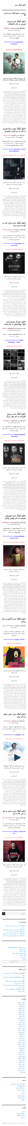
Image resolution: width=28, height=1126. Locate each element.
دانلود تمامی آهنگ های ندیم (11, 897)
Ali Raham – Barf (11, 781)
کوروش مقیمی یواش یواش (20, 611)
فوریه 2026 (21, 1008)
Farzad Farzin (19, 42)
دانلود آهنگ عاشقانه (17, 112)
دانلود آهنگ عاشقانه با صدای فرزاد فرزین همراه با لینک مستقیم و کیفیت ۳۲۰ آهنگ (15, 114)
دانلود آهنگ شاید (22, 396)
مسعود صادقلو (20, 1095)
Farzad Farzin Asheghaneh (20, 98)
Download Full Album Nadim (20, 882)
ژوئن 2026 (21, 1006)
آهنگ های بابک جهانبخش (21, 388)
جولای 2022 (21, 1046)
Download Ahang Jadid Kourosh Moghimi (12, 584)
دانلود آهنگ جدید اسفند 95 (9, 109)
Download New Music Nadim (9, 884)
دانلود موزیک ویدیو (7, 402)
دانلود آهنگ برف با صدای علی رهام (17, 788)
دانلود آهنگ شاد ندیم (12, 894)
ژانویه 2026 (21, 1010)
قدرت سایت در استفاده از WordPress (10, 1123)
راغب (23, 1092)
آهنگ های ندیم (9, 878)
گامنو (5, 706)
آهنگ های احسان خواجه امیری (17, 1084)
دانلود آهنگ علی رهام (13, 794)
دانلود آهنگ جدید (20, 5)
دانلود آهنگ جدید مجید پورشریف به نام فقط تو (13, 929)
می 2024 (22, 1020)
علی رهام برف (6, 802)
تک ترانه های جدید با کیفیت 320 (10, 491)
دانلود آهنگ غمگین (8, 206)
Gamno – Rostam (22, 690)
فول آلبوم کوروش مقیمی (15, 609)
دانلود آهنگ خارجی (20, 1088)
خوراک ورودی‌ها (20, 1113)
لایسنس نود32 (22, 949)
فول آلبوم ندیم (20, 903)
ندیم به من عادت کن (18, 905)
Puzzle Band (18, 243)
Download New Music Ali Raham (19, 784)
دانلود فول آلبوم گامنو (17, 703)
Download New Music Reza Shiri (9, 200)
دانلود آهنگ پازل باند (11, 302)
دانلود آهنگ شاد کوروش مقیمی (13, 598)
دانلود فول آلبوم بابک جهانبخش (15, 400)
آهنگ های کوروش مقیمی (17, 590)
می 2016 (22, 1072)
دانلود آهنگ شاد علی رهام (12, 793)
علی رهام (11, 802)
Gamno (17, 639)
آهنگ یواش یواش (8, 590)
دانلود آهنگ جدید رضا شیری (16, 205)
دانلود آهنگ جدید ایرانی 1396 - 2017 (18, 110)
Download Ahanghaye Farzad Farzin (18, 94)
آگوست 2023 (21, 1030)
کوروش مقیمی (7, 609)
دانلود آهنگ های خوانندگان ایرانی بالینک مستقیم (13, 116)
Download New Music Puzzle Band (12, 294)
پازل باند (18, 299)
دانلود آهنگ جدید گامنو (8, 696)
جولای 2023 (21, 1032)
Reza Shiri (17, 149)
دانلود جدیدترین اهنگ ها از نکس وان (14, 797)
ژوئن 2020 (21, 1060)
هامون (22, 1099)
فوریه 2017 (21, 1066)
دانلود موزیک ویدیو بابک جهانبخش (19, 403)
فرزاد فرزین (10, 121)
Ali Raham (18, 734)
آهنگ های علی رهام (20, 785)
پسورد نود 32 (23, 951)
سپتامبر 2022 (21, 1042)
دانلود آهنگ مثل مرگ (15, 497)
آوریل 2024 (21, 1022)
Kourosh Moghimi (19, 536)
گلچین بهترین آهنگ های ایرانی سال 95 (15, 215)
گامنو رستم (23, 708)
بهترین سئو (23, 957)
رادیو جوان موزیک (16, 213)
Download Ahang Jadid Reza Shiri (13, 197)
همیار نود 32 (23, 955)
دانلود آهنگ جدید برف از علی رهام (13, 791)
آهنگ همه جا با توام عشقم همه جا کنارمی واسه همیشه (15, 106)
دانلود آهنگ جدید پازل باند (19, 306)
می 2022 (22, 1050)
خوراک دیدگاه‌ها (20, 1115)
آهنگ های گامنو (10, 690)
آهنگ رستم (16, 690)
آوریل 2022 (21, 1052)
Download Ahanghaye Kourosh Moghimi (11, 586)
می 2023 (22, 1036)
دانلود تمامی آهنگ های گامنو (20, 702)
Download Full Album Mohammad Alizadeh (17, 485)
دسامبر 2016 (21, 1070)
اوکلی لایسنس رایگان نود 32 (19, 953)
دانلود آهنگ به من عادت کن (8, 888)
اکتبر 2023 (21, 1026)
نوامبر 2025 (21, 1014)
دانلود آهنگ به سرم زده (13, 300)
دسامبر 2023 (21, 1024)
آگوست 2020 (21, 1058)
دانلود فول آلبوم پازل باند (12, 311)
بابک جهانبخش (13, 388)
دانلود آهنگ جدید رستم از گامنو (19, 696)
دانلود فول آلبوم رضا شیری (16, 210)
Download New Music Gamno (16, 688)
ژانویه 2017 (21, 1068)
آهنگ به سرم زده (9, 296)
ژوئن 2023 (21, 1034)
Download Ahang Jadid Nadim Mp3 (14, 881)
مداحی (22, 1094)
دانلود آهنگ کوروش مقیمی (12, 599)
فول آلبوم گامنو (10, 706)
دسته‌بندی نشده (20, 1090)
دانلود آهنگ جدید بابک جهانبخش (9, 394)
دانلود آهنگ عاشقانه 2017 (18, 206)
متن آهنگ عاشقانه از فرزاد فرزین (9, 122)
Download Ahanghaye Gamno (13, 687)
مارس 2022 (21, 1054)
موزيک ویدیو (19, 382)
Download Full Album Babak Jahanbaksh (17, 385)
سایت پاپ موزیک (16, 406)
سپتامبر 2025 (21, 1018)
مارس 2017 (21, 1064)
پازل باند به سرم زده (12, 299)
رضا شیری (11, 213)
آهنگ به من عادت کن (17, 885)
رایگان (24, 959)
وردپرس (22, 1117)
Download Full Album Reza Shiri (19, 199)
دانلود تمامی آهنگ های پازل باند (16, 309)
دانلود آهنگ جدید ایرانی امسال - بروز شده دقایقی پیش (15, 694)
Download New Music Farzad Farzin (11, 95)
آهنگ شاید (6, 387)
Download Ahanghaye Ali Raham (12, 782)
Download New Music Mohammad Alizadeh (11, 487)
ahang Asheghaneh (7, 92)
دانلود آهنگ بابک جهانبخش (9, 391)
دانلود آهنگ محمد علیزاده (11, 499)
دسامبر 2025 (21, 1012)
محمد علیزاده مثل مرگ (21, 509)
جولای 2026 (21, 1004)
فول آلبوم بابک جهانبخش (8, 406)
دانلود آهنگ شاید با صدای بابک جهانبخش (11, 396)
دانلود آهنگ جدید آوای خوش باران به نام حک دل (13, 935)
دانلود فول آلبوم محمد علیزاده (18, 503)
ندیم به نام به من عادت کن (8, 905)
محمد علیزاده (7, 508)
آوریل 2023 (21, 1038)
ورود (23, 1111)
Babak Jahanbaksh (8, 382)
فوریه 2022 (21, 1056)
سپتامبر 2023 (21, 1028)
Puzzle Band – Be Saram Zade (19, 296)
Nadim (15, 831)
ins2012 (22, 91)
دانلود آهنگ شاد (19, 685)
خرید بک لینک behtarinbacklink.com (17, 947)
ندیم (23, 905)
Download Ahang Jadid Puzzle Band (12, 291)
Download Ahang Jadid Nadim (11, 879)
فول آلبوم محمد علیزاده (7, 506)
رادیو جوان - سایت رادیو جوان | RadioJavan (14, 405)
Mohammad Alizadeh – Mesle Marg (18, 488)
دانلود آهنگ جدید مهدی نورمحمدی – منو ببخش (13, 933)
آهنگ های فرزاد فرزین (7, 91)
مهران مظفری (20, 1097)
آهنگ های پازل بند (8, 290)
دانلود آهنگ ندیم (16, 896)
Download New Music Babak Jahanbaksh (17, 387)
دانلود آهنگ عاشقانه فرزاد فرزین (16, 115)
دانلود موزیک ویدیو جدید (20, 328)
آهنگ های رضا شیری (9, 202)
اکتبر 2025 (21, 1016)
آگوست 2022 (21, 1044)
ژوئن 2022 (21, 1048)
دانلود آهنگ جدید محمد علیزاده (14, 496)
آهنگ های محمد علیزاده (7, 481)
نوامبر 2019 (21, 1062)
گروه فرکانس (14, 803)
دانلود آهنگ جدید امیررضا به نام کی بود (15, 931)
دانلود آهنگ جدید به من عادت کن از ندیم (12, 893)
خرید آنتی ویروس (14, 961)
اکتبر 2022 (21, 1040)
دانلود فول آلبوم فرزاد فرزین (13, 119)
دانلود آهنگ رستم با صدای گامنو (12, 697)
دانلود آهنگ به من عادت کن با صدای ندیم (17, 890)
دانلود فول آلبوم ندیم (9, 899)
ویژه (4, 196)
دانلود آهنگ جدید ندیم (21, 894)
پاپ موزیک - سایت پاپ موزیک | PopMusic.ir (14, 390)
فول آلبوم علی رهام (22, 803)
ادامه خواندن (14, 87)
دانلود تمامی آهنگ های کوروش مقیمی (15, 604)
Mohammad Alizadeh (19, 434)
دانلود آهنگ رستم (22, 697)
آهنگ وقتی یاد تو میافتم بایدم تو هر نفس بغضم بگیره (15, 107)
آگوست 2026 (21, 1002)
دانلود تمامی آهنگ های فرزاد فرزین (19, 118)
